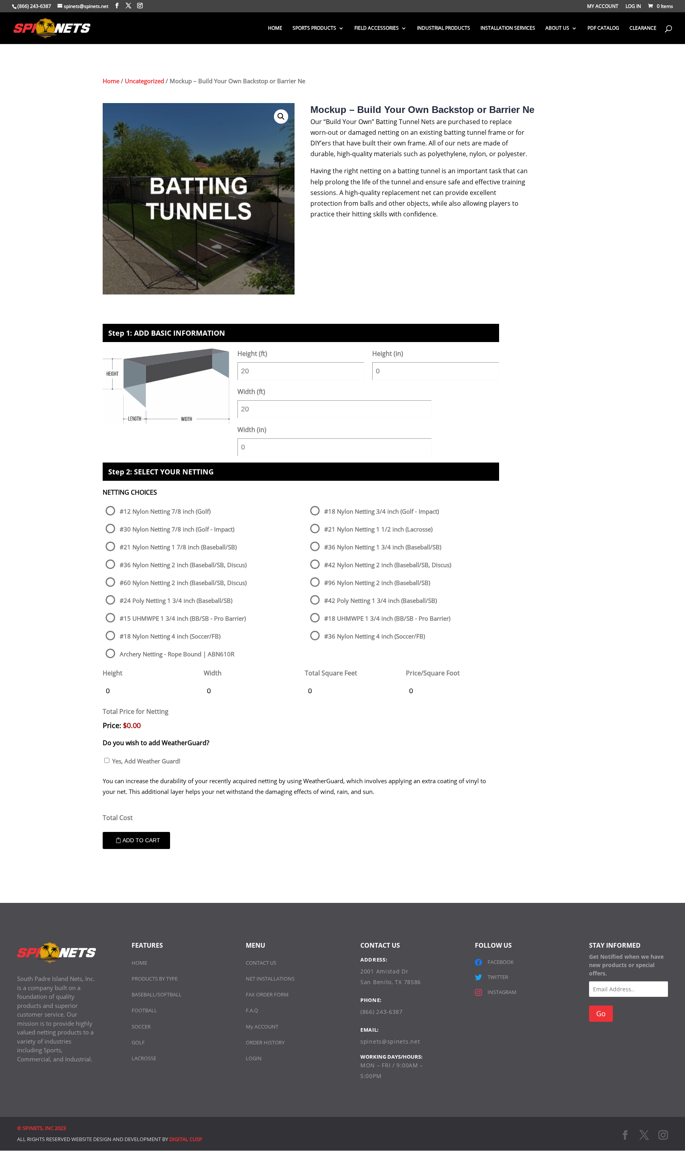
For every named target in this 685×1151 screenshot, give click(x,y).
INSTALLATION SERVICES (507, 28)
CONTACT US (261, 962)
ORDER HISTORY (265, 1042)
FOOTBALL (144, 1010)
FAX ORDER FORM (267, 994)
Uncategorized (144, 81)
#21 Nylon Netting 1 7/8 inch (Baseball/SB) (178, 547)
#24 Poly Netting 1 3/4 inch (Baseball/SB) (176, 600)
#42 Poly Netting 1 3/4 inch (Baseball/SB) (380, 600)
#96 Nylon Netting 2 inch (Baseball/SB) (377, 583)
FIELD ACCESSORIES (376, 28)
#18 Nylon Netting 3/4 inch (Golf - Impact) (381, 511)
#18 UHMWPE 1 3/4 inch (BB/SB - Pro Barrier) (387, 618)
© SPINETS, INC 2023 (41, 1128)
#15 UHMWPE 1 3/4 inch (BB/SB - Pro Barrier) (183, 618)
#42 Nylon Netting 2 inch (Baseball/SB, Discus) (387, 565)
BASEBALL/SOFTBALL (157, 994)
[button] (281, 116)
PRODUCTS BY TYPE (155, 978)
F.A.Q (252, 1010)
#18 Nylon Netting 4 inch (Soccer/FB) (170, 636)
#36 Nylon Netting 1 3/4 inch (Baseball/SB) (382, 547)
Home (111, 81)
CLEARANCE (643, 28)
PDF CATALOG (603, 28)
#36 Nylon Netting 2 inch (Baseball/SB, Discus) (183, 565)
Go (601, 1013)
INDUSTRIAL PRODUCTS (443, 28)
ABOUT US (557, 28)
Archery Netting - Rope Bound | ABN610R (177, 654)
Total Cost (118, 817)
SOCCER (141, 1026)
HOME (275, 28)
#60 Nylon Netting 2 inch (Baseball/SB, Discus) (183, 583)
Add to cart (141, 840)
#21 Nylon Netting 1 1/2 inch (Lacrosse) (378, 529)
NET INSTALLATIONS (270, 978)
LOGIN (254, 1058)
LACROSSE (144, 1058)
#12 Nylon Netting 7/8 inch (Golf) (165, 511)
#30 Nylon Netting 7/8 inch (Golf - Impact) (177, 529)
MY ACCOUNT (602, 7)
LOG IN (633, 7)
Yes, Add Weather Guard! (146, 761)
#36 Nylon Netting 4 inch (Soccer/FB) (374, 636)
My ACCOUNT (262, 1026)
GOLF (138, 1042)
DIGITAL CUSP (185, 1139)
